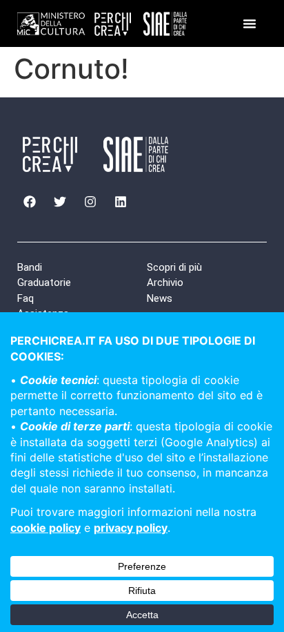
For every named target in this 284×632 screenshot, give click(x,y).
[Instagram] (90, 201)
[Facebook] (29, 201)
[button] (249, 23)
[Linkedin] (120, 201)
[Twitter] (60, 201)
